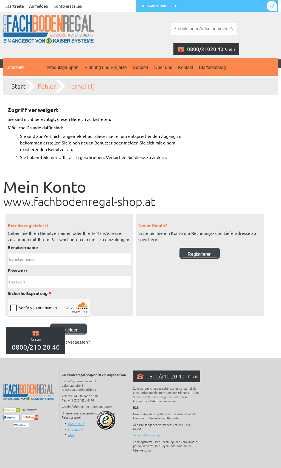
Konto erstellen (68, 6)
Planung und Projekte (106, 67)
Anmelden (38, 6)
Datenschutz (76, 424)
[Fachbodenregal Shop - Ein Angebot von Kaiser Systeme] (48, 29)
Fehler (47, 86)
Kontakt (185, 67)
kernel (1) (81, 86)
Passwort (17, 270)
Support (140, 67)
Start (19, 86)
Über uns (163, 67)
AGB (71, 435)
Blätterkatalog (212, 67)
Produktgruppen (62, 67)
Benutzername (23, 247)
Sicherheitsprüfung (29, 293)
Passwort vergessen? (69, 341)
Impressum (75, 429)
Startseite (14, 6)
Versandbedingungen (147, 435)
